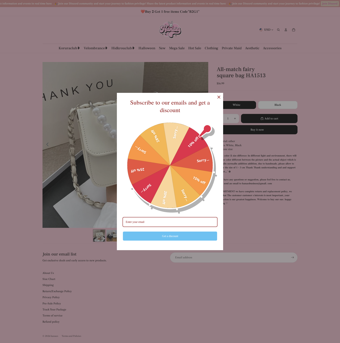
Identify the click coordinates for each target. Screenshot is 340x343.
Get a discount (170, 236)
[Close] (219, 97)
